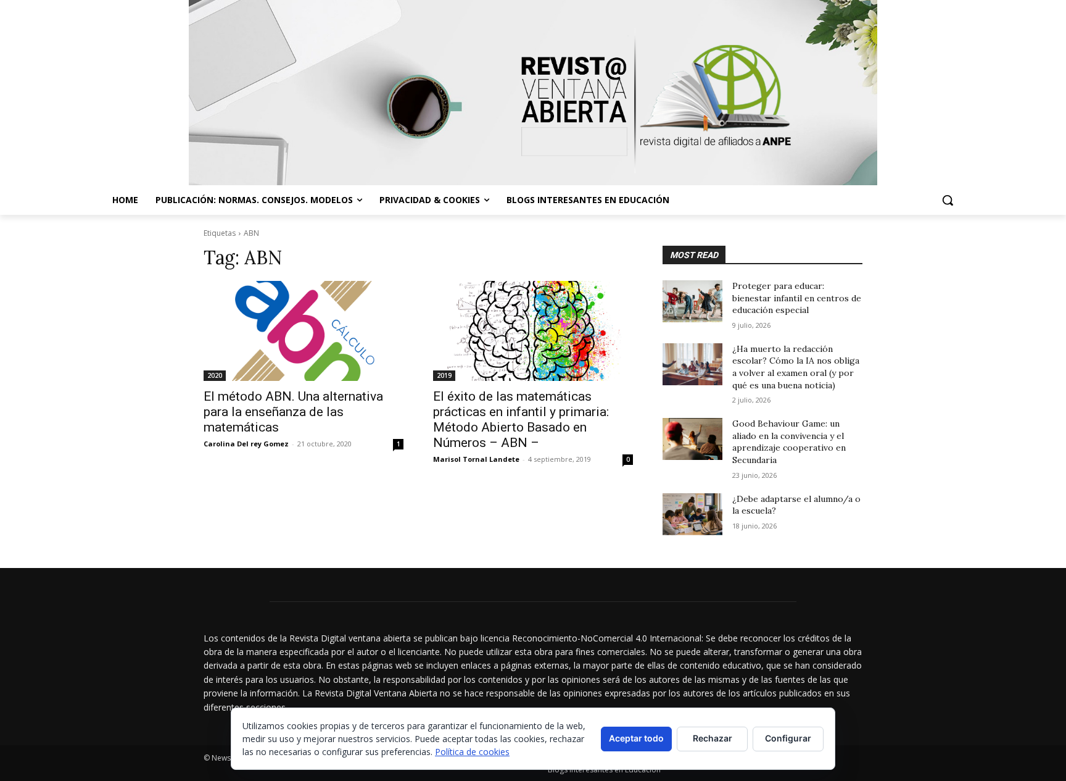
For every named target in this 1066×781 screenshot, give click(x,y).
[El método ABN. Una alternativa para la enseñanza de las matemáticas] (303, 331)
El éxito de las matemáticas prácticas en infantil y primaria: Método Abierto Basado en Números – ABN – (521, 419)
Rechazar (712, 738)
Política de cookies (472, 752)
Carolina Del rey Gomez (246, 443)
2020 (214, 375)
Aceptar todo (636, 738)
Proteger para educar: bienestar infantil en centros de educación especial (796, 297)
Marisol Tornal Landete (476, 459)
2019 (444, 375)
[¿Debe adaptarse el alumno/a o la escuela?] (692, 514)
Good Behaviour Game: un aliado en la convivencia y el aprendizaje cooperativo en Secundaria (789, 442)
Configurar (788, 738)
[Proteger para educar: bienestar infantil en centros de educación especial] (692, 301)
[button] (947, 200)
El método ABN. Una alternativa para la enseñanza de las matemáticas (293, 412)
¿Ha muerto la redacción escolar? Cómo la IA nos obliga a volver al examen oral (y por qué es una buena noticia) (795, 367)
